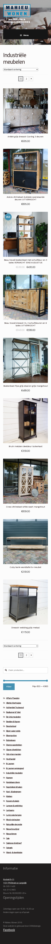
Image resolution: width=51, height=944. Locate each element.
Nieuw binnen (11, 833)
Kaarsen (9, 777)
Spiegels (9, 847)
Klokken (9, 796)
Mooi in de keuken (13, 819)
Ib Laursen (10, 763)
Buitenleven (11, 740)
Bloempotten (11, 735)
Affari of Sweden (12, 698)
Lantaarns (10, 810)
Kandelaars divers (13, 782)
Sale (8, 838)
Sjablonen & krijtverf (14, 843)
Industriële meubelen (14, 772)
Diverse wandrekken (14, 744)
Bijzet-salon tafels (13, 730)
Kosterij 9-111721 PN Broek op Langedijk (15, 881)
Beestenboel (11, 726)
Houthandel (10, 758)
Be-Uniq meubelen (13, 716)
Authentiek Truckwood (15, 707)
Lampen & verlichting (14, 805)
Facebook (9, 930)
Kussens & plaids (12, 800)
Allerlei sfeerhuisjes (13, 702)
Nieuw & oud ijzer (12, 829)
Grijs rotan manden (13, 754)
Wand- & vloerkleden (14, 852)
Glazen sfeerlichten (13, 749)
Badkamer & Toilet (13, 712)
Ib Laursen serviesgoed (15, 768)
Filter (8, 686)
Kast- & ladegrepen (13, 791)
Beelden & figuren (13, 721)
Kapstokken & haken (14, 787)
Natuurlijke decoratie (14, 824)
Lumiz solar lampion (14, 815)
